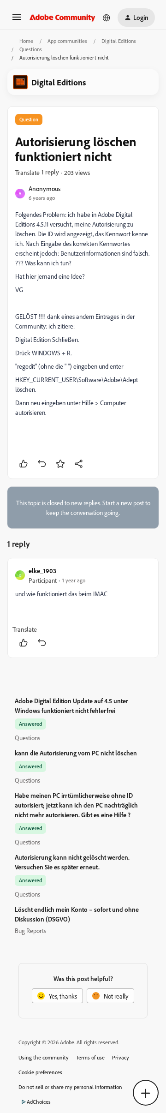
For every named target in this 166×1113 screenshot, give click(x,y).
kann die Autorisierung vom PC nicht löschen (76, 753)
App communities (67, 40)
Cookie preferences (40, 1072)
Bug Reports (30, 930)
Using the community (43, 1057)
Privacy (120, 1057)
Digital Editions (118, 40)
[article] (83, 608)
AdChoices (39, 1101)
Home (26, 40)
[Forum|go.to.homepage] (62, 17)
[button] (16, 20)
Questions (30, 49)
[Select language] (106, 17)
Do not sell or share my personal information (70, 1086)
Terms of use (90, 1057)
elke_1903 (42, 570)
